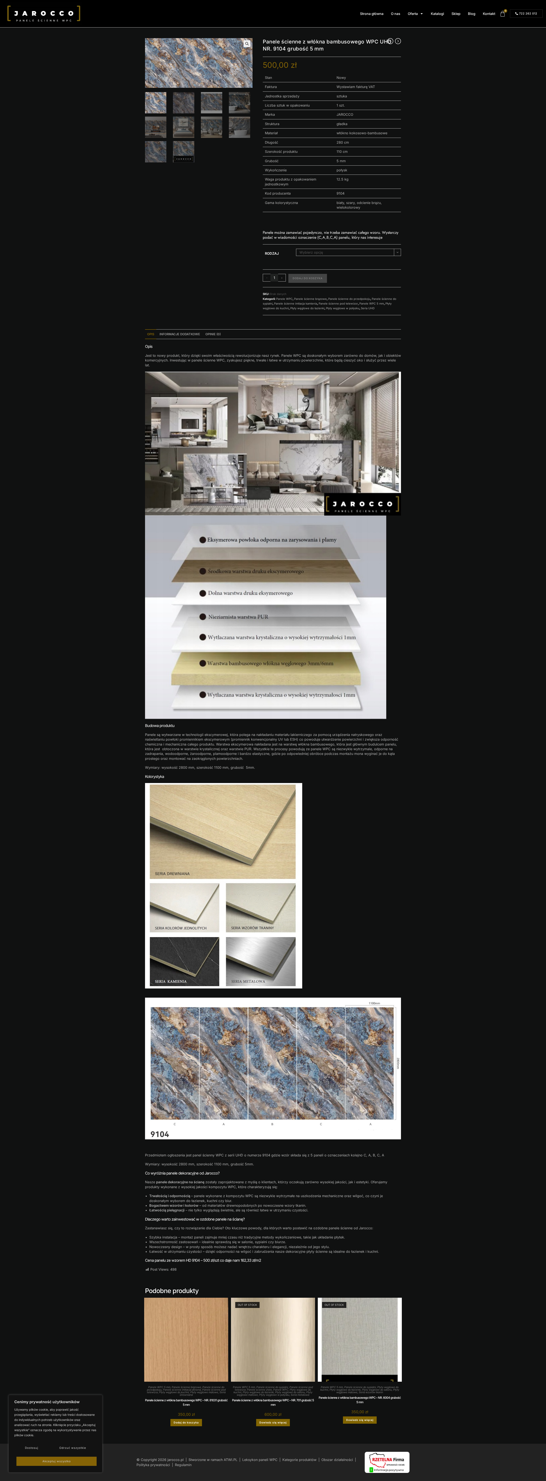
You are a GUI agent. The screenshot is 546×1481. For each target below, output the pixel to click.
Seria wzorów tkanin (371, 1392)
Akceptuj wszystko (56, 1461)
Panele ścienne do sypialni (272, 1387)
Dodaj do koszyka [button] (186, 1422)
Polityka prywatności (153, 1465)
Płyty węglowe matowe (204, 1392)
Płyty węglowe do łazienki (307, 308)
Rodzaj (272, 253)
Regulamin (183, 1465)
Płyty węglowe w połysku (342, 308)
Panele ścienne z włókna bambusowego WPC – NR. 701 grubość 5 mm (273, 1402)
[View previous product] (390, 41)
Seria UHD (368, 308)
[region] (55, 1433)
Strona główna (371, 14)
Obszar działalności (337, 1460)
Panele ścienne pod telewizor (338, 303)
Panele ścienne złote (259, 1389)
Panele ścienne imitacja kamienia (295, 303)
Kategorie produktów (299, 1460)
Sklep (456, 14)
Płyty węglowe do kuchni (174, 1392)
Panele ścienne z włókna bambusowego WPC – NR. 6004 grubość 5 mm (360, 1400)
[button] (247, 43)
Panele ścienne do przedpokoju (349, 299)
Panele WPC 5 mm (371, 303)
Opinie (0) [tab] (213, 334)
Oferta (413, 14)
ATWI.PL (230, 1460)
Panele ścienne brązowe (310, 299)
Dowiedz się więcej (273, 1422)
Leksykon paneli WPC (259, 1460)
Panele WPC (284, 299)
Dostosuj (31, 1447)
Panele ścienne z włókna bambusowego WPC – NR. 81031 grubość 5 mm (186, 1402)
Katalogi (437, 14)
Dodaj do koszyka (308, 278)
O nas (395, 14)
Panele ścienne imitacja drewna (182, 1389)
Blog (471, 14)
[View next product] (398, 41)
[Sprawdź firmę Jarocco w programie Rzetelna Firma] (387, 1462)
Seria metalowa (300, 1394)
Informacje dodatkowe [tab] (180, 334)
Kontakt (489, 14)
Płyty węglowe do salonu (290, 1392)
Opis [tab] (150, 334)
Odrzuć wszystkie (72, 1447)
